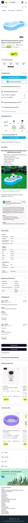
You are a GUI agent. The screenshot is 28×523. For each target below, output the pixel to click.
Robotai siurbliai (5, 512)
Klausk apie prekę (11, 10)
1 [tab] (11, 484)
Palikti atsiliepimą (14, 345)
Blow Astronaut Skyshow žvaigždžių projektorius (14, 127)
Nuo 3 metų (17, 287)
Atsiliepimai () (19, 10)
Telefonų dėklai (4, 507)
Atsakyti (4, 319)
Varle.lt (8, 47)
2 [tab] (13, 484)
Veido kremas (4, 495)
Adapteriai (3, 505)
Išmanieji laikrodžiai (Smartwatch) (8, 499)
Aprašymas (4, 10)
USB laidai (3, 504)
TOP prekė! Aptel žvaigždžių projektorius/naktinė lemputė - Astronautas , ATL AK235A (23, 128)
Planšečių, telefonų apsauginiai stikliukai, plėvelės (12, 490)
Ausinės (3, 503)
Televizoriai (3, 494)
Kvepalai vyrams (4, 498)
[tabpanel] (14, 477)
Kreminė (16, 290)
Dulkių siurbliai (4, 511)
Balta (16, 289)
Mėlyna (16, 292)
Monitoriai (3, 509)
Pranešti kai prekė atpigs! (15, 81)
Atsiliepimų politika (5, 352)
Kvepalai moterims (5, 500)
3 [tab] (16, 484)
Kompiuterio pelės (5, 501)
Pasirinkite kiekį (5, 73)
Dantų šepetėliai (5, 513)
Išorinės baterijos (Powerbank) (8, 508)
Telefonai (3, 492)
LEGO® (2, 489)
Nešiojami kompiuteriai (6, 491)
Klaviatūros (3, 496)
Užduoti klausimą (14, 349)
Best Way (16, 283)
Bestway (16, 281)
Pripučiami (17, 285)
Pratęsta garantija (8, 59)
